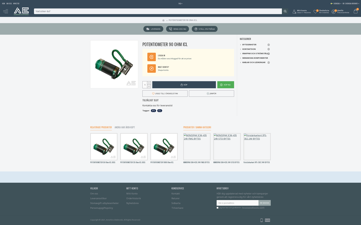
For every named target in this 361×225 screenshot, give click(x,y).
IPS (153, 110)
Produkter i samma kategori (197, 127)
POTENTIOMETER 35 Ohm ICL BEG (132, 162)
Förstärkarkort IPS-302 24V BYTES (257, 162)
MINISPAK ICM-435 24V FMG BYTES (196, 162)
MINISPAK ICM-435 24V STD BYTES (226, 162)
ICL (159, 110)
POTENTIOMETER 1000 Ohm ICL (162, 162)
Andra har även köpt (125, 127)
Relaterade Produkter (101, 127)
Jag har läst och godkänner (241, 207)
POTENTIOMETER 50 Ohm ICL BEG (102, 162)
